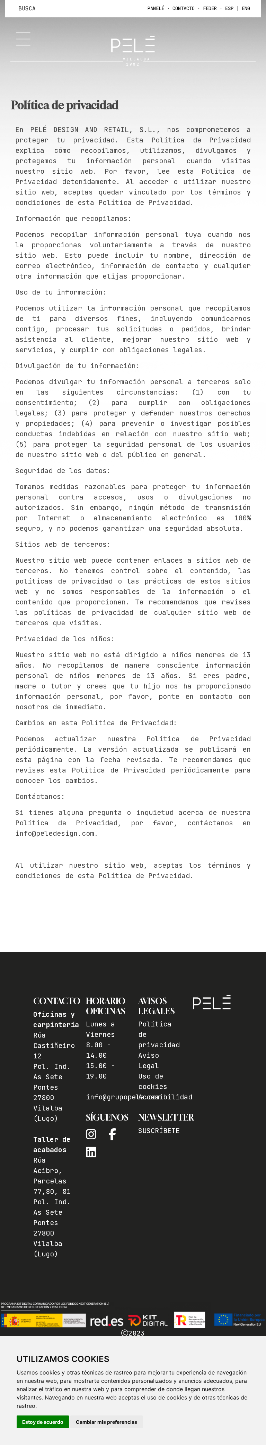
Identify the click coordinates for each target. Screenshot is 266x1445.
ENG (246, 8)
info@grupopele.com (123, 1096)
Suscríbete (159, 1130)
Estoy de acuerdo (42, 1422)
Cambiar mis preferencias (106, 1422)
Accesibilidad (165, 1096)
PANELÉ (156, 8)
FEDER (210, 8)
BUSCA (27, 8)
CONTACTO (183, 8)
